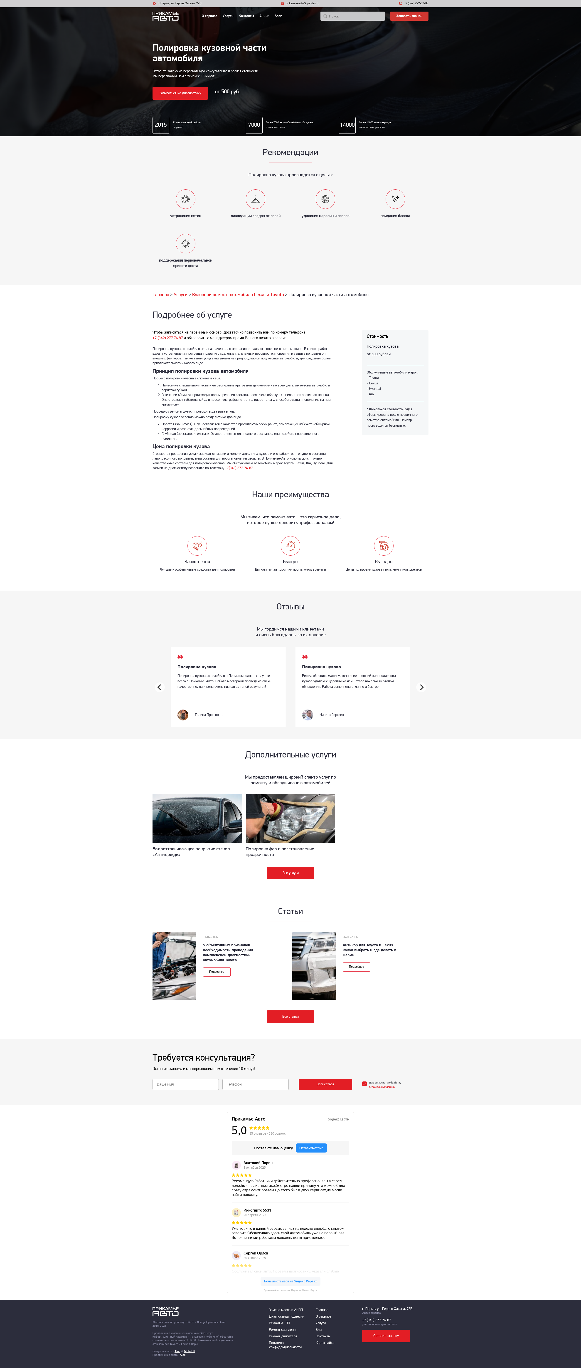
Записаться (325, 1084)
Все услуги (291, 873)
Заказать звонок (409, 16)
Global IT (189, 1351)
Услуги (228, 16)
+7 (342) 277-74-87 (416, 3)
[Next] (421, 687)
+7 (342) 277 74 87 (168, 338)
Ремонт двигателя (283, 1336)
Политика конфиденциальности (285, 1345)
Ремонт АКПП (279, 1323)
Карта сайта (325, 1343)
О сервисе (209, 16)
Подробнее (216, 972)
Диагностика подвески (286, 1317)
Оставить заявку (386, 1336)
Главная (322, 1310)
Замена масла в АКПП (286, 1310)
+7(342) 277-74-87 (239, 468)
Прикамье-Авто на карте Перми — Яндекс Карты (290, 1290)
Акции (264, 16)
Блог (278, 16)
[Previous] (160, 687)
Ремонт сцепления (283, 1330)
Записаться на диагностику (180, 93)
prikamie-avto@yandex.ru (302, 3)
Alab (177, 1351)
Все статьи (290, 1017)
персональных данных (382, 1087)
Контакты (246, 16)
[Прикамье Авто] (174, 16)
